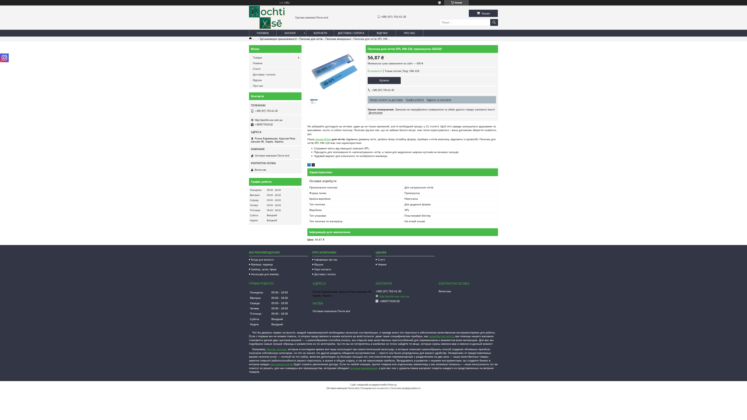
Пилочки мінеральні (338, 38)
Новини (257, 63)
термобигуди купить (442, 336)
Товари (257, 57)
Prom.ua (392, 384)
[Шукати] (494, 22)
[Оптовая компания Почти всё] (268, 28)
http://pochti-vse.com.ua (268, 120)
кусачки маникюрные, (364, 368)
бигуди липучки (276, 349)
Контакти (320, 33)
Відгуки (382, 33)
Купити (384, 80)
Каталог (290, 33)
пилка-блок (323, 139)
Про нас (409, 33)
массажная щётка (281, 364)
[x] (313, 165)
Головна (263, 33)
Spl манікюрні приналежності (278, 38)
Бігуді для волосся (262, 259)
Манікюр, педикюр (262, 264)
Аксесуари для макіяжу (265, 274)
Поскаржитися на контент (375, 388)
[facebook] (309, 165)
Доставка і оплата (351, 33)
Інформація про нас (326, 259)
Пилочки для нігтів (311, 38)
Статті (256, 68)
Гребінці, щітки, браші (263, 269)
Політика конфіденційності (406, 388)
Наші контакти (322, 269)
